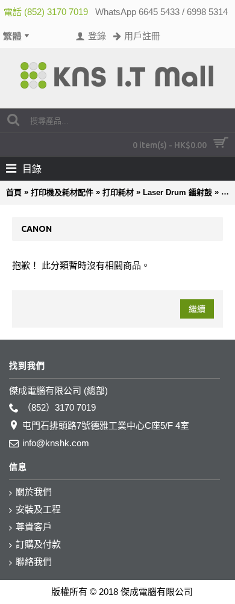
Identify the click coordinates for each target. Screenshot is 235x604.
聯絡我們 (34, 561)
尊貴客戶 (34, 526)
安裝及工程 (38, 509)
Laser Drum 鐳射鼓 (177, 192)
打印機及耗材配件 (62, 192)
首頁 (14, 192)
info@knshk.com (55, 443)
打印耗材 (118, 192)
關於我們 (34, 492)
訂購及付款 (38, 544)
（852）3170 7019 (59, 407)
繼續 (197, 309)
